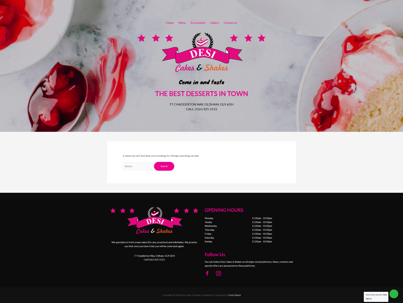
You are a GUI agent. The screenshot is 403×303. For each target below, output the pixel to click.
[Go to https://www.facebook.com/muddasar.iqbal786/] (207, 274)
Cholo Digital (234, 295)
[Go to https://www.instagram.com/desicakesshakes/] (218, 274)
